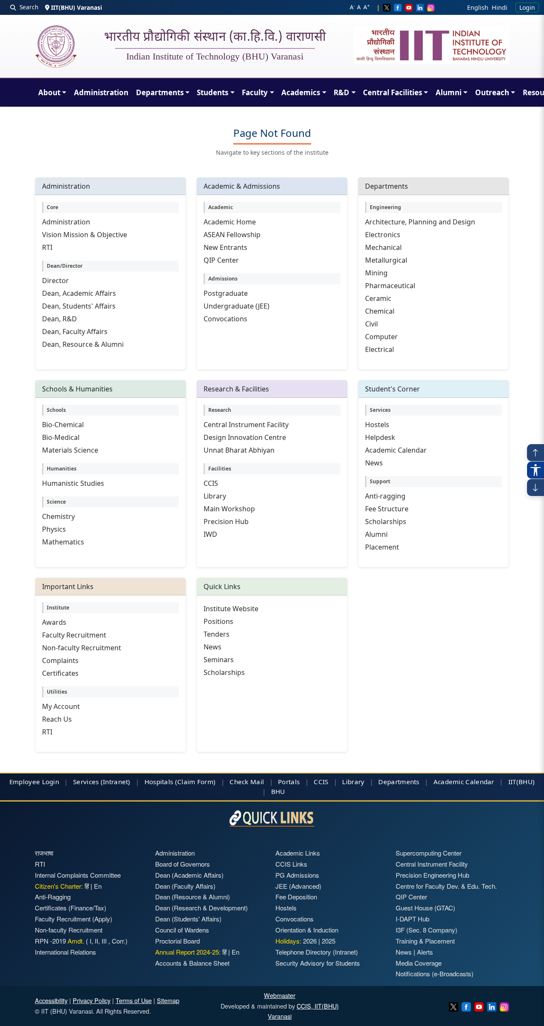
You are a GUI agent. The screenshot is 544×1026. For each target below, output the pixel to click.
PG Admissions (297, 874)
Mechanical (383, 247)
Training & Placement (425, 940)
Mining (376, 273)
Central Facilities (392, 92)
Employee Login (34, 781)
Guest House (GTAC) (425, 907)
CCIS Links (291, 863)
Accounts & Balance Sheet (192, 962)
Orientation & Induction (306, 929)
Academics (300, 92)
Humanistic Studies (73, 483)
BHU (278, 791)
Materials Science (70, 450)
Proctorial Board (177, 940)
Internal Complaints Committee (78, 874)
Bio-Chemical (63, 424)
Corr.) (119, 940)
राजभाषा (44, 852)
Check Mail (247, 781)
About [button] (49, 92)
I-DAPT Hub (412, 918)
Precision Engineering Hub (432, 874)
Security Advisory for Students (317, 962)
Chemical (379, 311)
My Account (61, 706)
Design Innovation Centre (245, 437)
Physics (54, 529)
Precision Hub (226, 521)
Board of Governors (182, 863)
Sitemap (168, 1000)
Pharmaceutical (390, 285)
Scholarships (385, 521)
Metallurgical (386, 260)
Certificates (60, 673)
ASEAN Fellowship (232, 234)
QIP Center (221, 260)
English (477, 7)
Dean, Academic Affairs (79, 293)
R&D (341, 92)
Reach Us (57, 719)
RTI (47, 247)
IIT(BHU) (521, 781)
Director (55, 280)
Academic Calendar (396, 450)
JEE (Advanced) (298, 885)
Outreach (492, 92)
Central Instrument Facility (246, 424)
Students (212, 92)
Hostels (377, 424)
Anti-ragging (385, 496)
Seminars (219, 659)
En (98, 885)
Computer (381, 336)
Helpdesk (380, 437)
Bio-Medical (60, 437)
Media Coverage (419, 962)
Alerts (425, 951)
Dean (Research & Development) (201, 907)
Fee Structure (386, 508)
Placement (382, 547)
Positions (218, 621)
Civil (371, 324)
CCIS (211, 483)
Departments (160, 92)
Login (527, 7)
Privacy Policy (91, 1000)
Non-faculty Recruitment (81, 647)
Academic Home (230, 222)
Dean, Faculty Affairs (75, 331)
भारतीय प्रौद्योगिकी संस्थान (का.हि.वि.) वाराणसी (215, 37)
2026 (310, 940)
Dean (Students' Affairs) (188, 918)
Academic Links (297, 852)
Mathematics (63, 542)
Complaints (60, 660)
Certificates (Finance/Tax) (70, 907)
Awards (54, 622)
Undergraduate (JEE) (236, 306)
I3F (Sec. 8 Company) (426, 929)
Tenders (217, 634)
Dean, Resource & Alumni (83, 344)
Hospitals (158, 781)
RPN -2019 (50, 940)
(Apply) (102, 918)
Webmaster (279, 995)
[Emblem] (431, 45)
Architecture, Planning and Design (420, 222)
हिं (87, 885)
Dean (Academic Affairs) (189, 874)
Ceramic (378, 298)
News (374, 463)
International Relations (65, 951)
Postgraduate (226, 293)
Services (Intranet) (101, 781)
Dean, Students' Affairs (79, 306)
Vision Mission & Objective (84, 234)
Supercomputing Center (429, 852)
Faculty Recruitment (74, 635)
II (95, 940)
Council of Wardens (182, 929)
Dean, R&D (59, 318)
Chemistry (58, 516)
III (104, 940)
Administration (101, 92)
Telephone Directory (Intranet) (316, 951)
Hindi (499, 7)
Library (215, 496)
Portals (289, 781)
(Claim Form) (195, 781)
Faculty (255, 92)
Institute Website (231, 608)
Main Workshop (229, 508)
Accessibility (51, 1000)
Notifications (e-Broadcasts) (434, 973)
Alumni (449, 92)
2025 (328, 940)
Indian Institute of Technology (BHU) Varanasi (214, 56)
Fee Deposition (296, 896)
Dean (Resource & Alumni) (192, 896)
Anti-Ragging (53, 896)
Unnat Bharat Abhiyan (239, 450)
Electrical (379, 349)
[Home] (56, 46)
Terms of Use (134, 1000)
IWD (210, 534)
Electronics (382, 234)
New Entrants (225, 247)
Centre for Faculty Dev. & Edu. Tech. (446, 885)
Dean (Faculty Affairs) (185, 885)
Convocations (225, 318)
